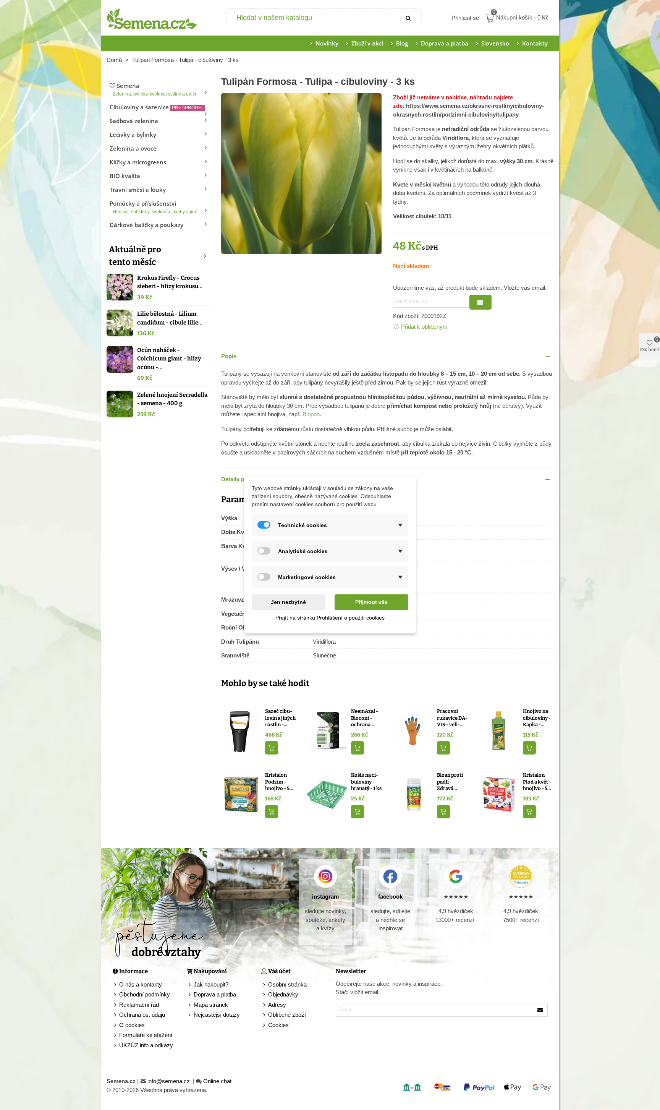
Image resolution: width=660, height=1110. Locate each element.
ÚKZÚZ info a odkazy (146, 1045)
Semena (154, 89)
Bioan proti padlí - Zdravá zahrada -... (450, 782)
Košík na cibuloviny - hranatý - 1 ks (366, 781)
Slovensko (495, 43)
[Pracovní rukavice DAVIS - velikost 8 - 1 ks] (413, 730)
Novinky (326, 43)
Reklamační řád (139, 1004)
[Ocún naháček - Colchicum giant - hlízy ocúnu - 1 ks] (120, 359)
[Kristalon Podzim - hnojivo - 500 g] (241, 794)
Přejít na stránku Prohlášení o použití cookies (330, 618)
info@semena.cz (169, 1081)
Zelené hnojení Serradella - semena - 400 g (172, 399)
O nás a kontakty (140, 984)
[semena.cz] (152, 17)
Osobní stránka (287, 984)
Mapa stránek (211, 1004)
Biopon (311, 414)
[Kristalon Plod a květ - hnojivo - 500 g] (499, 794)
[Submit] (408, 18)
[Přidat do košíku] (271, 748)
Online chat (217, 1081)
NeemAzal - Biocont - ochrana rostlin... (364, 718)
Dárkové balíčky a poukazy (146, 225)
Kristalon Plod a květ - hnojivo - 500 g (538, 782)
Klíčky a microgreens (138, 162)
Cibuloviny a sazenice (157, 107)
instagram (325, 896)
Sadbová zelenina (134, 121)
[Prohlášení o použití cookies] (264, 1025)
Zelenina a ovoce (133, 148)
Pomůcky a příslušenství (153, 207)
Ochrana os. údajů (142, 1014)
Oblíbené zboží (287, 1014)
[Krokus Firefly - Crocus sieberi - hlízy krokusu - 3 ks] (120, 287)
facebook (390, 896)
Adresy (277, 1004)
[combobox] (312, 18)
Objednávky (283, 994)
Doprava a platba (444, 43)
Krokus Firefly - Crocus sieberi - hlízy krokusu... (170, 282)
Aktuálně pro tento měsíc (135, 255)
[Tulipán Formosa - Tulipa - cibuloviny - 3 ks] (301, 172)
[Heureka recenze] (521, 876)
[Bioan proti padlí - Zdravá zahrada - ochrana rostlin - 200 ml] (413, 794)
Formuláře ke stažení (145, 1035)
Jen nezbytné (288, 602)
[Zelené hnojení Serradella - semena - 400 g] (120, 404)
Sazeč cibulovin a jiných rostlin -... (280, 717)
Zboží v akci (367, 43)
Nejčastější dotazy (217, 1014)
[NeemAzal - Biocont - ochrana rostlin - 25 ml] (327, 730)
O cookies (132, 1025)
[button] (191, 255)
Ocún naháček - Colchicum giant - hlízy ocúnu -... (169, 359)
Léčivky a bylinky (133, 134)
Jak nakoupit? (211, 984)
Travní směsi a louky (138, 189)
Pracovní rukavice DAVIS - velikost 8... (452, 718)
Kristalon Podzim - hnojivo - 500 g (280, 782)
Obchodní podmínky (144, 994)
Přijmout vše (371, 602)
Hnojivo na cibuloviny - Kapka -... (537, 717)
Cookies (278, 1025)
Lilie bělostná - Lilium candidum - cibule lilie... (170, 318)
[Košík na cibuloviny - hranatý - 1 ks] (327, 794)
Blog (402, 43)
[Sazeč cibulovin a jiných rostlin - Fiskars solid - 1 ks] (241, 730)
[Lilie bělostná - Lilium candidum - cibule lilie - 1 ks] (120, 323)
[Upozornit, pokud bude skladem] (480, 302)
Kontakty (535, 43)
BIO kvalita (125, 176)
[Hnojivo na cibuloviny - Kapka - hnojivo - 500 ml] (499, 730)
